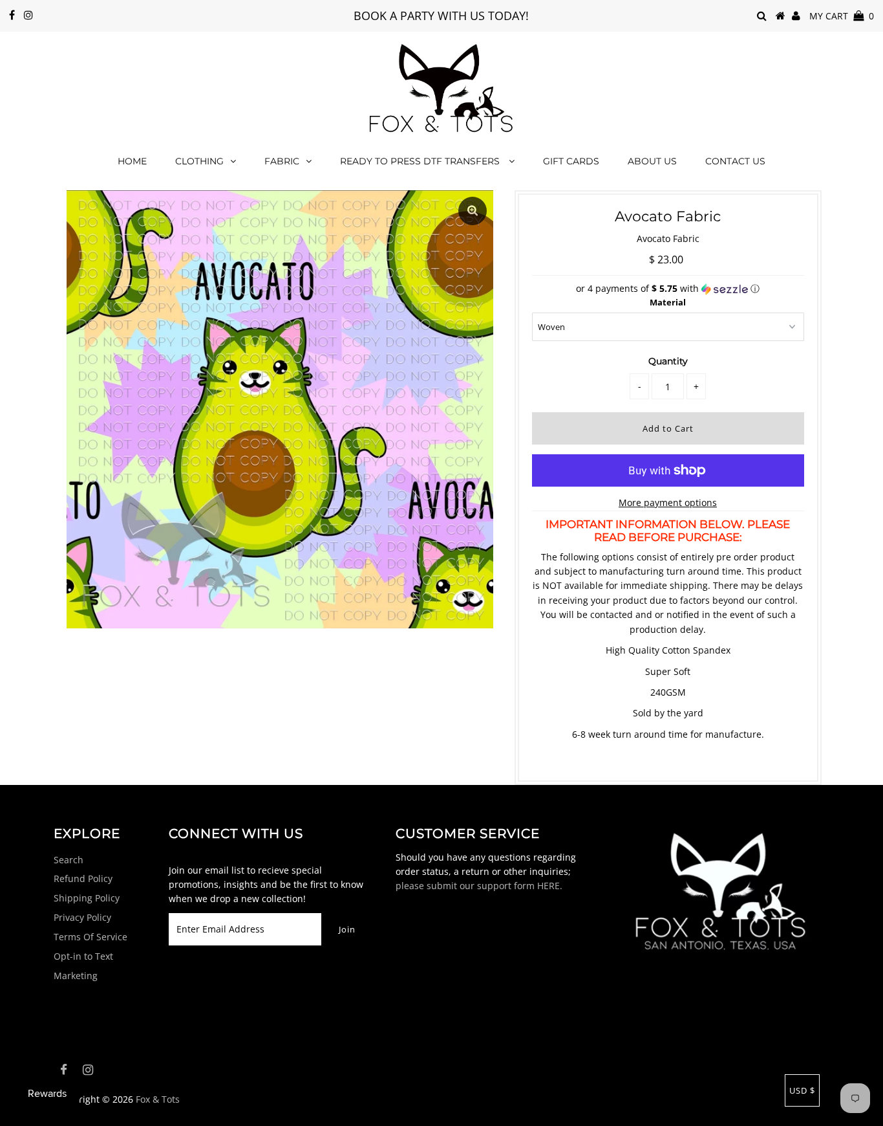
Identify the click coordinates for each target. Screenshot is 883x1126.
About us (652, 161)
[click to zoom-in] (472, 211)
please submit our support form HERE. (479, 885)
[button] (668, 288)
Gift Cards (571, 161)
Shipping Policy (87, 898)
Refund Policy (83, 878)
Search (68, 860)
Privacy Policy (82, 917)
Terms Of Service (90, 937)
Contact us (735, 161)
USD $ (802, 1090)
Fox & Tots (158, 1099)
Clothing (199, 161)
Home (132, 161)
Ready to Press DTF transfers (421, 161)
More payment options (668, 502)
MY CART (841, 16)
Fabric (281, 161)
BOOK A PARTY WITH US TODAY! (441, 15)
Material (668, 302)
